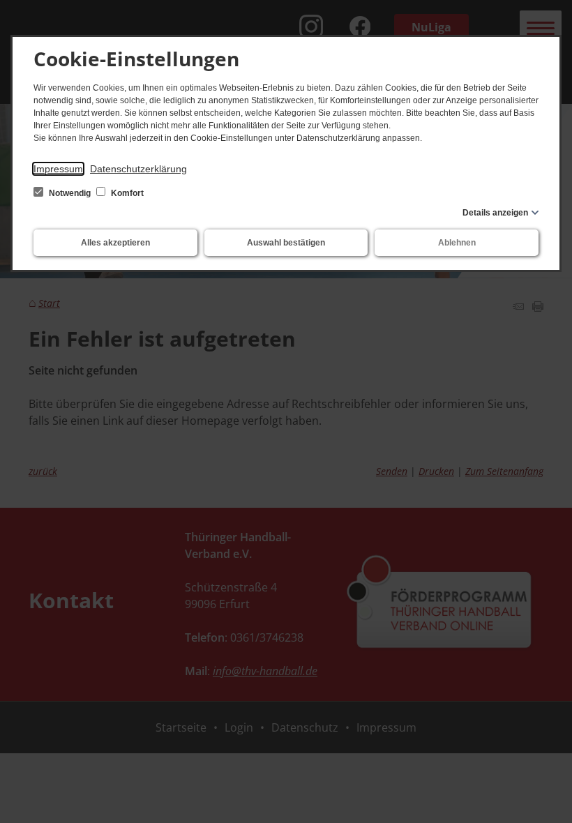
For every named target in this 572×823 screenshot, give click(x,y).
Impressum (58, 168)
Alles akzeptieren (115, 243)
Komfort (126, 193)
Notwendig (70, 193)
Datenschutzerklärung (138, 168)
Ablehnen (457, 243)
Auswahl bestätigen (286, 243)
